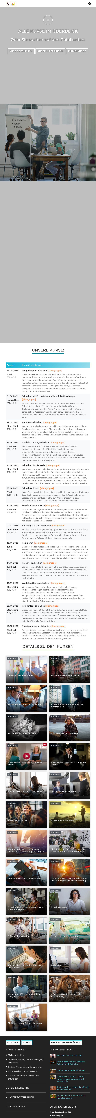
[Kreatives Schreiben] (26, 814)
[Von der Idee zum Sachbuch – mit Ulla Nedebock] (26, 959)
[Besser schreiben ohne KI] (26, 669)
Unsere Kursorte (17, 1088)
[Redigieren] (69, 959)
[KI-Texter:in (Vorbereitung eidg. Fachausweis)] (69, 988)
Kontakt (12, 1042)
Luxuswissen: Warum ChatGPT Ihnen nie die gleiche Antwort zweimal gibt (71, 1078)
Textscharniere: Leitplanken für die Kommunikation (73, 1088)
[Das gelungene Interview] (69, 785)
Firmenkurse (77, 51)
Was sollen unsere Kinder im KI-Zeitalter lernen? (71, 1096)
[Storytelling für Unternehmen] (69, 930)
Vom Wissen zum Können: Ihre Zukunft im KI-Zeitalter (71, 1062)
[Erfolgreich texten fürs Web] (26, 930)
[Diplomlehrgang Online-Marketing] (26, 1017)
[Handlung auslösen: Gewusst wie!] (26, 872)
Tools (27, 1042)
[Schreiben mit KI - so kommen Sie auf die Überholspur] (26, 901)
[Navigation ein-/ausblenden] (89, 3)
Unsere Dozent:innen (20, 1097)
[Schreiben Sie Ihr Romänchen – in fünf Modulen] (69, 698)
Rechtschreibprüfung (65, 1042)
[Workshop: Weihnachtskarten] (69, 669)
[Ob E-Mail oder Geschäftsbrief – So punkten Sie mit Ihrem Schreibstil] (69, 843)
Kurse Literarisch (50, 51)
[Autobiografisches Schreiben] (69, 727)
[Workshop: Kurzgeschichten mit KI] (26, 698)
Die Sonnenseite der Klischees (71, 1070)
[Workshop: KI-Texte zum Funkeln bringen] (26, 988)
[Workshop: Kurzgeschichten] (26, 727)
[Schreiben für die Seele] (69, 814)
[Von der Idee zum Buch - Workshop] (26, 785)
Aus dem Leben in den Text (69, 1055)
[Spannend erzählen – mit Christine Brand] (26, 756)
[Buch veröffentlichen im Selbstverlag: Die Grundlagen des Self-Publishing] (69, 872)
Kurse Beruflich (21, 51)
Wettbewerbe (15, 1106)
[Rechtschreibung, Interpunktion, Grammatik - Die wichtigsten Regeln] (26, 843)
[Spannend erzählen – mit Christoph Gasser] (69, 756)
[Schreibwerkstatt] (69, 901)
